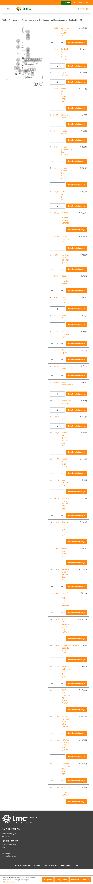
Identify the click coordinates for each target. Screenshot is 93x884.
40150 (56, 690)
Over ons (30, 823)
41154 (56, 192)
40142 (56, 764)
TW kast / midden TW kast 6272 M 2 (65, 218)
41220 (56, 89)
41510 (56, 255)
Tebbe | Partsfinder (21, 865)
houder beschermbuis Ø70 (67, 334)
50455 (55, 115)
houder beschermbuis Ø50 (67, 384)
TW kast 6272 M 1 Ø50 (65, 238)
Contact (76, 865)
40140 (56, 667)
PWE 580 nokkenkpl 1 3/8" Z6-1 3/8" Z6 (66, 721)
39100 (55, 28)
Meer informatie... (9, 882)
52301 (56, 131)
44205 (57, 401)
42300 (56, 350)
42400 (56, 73)
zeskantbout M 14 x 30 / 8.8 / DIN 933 (66, 504)
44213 (56, 382)
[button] (18, 64)
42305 (56, 366)
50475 (56, 236)
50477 (56, 213)
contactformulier (8, 856)
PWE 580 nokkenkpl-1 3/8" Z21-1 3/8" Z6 (66, 672)
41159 (56, 433)
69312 (56, 480)
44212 (56, 332)
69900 (56, 276)
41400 (56, 297)
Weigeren (48, 880)
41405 (56, 593)
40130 (57, 619)
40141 (56, 740)
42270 (56, 316)
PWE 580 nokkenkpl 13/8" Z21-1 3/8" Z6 (66, 745)
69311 (56, 499)
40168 (56, 787)
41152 (56, 548)
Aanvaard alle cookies (80, 880)
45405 (56, 168)
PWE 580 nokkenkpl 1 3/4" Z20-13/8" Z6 (66, 769)
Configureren (61, 880)
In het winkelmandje (76, 42)
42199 (56, 459)
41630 (57, 569)
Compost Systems (50, 865)
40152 (56, 716)
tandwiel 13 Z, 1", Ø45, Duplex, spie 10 (64, 54)
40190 (57, 522)
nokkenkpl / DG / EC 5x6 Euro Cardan (66, 574)
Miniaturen (65, 865)
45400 (55, 147)
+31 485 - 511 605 (10, 841)
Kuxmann (36, 865)
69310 (56, 49)
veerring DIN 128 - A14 (65, 482)
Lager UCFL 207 (64, 299)
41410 (56, 417)
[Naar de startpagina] (24, 9)
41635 (57, 645)
